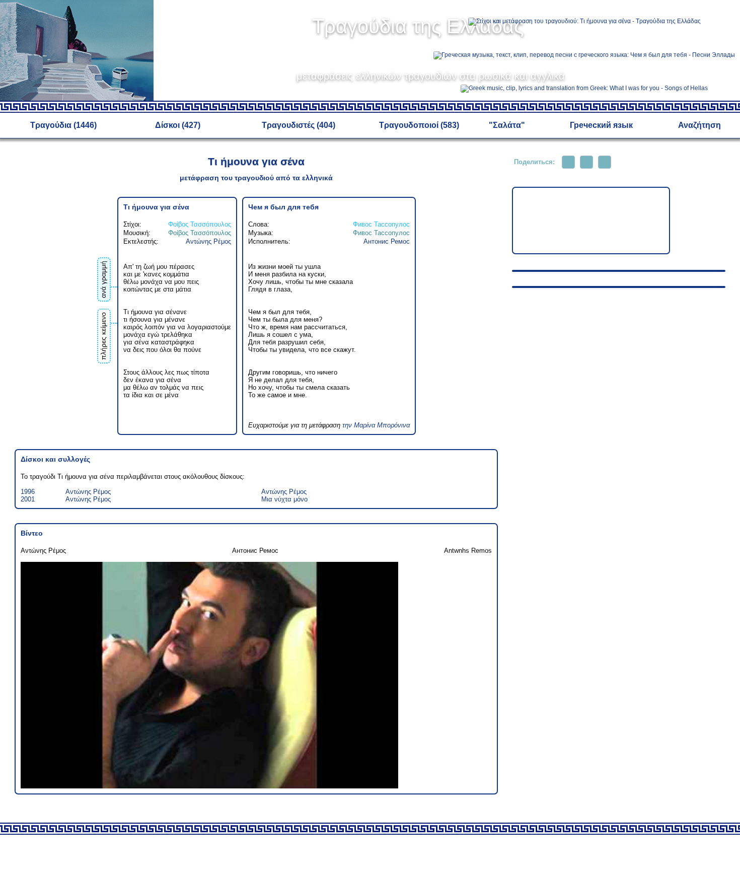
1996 (28, 491)
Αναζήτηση (699, 125)
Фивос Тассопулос (381, 224)
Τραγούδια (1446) (63, 125)
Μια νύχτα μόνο (284, 499)
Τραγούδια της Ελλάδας (418, 26)
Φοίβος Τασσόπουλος (199, 224)
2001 (28, 499)
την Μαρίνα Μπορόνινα (376, 425)
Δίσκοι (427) (177, 125)
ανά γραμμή (103, 279)
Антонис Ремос (386, 241)
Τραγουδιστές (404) (298, 125)
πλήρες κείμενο (103, 336)
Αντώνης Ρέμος (208, 241)
